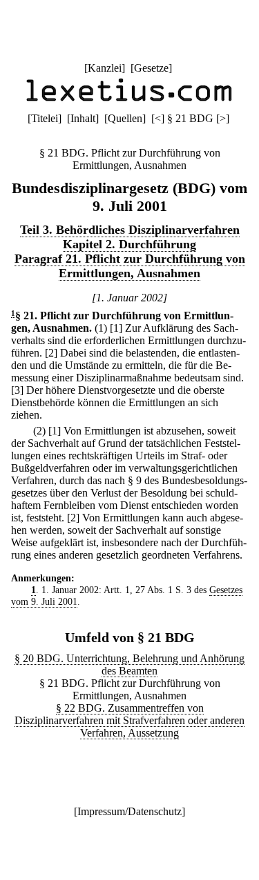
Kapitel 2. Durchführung (129, 244)
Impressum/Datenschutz (129, 811)
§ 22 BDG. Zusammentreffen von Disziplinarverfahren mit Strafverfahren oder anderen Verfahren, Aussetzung (129, 720)
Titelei (44, 118)
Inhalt (82, 118)
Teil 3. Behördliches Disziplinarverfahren (130, 230)
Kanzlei (105, 68)
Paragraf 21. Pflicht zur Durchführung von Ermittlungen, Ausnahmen (130, 266)
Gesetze (151, 68)
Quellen (125, 118)
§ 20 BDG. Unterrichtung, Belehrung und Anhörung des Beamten (129, 664)
